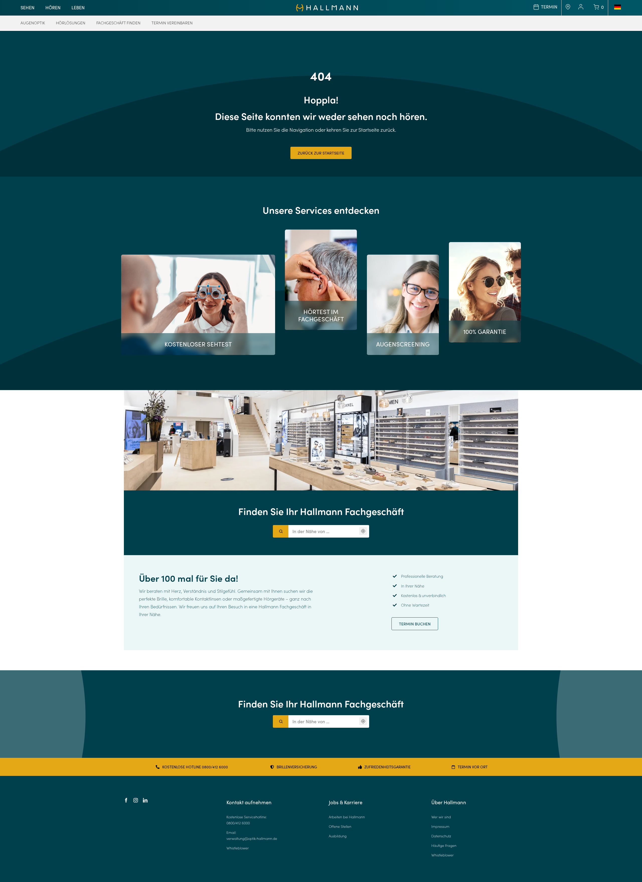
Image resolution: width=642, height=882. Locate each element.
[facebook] (126, 800)
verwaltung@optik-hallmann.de (251, 838)
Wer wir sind (441, 817)
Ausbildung (338, 836)
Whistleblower (237, 848)
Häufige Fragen (443, 845)
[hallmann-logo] (327, 6)
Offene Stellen (340, 826)
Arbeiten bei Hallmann (347, 817)
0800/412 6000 (238, 823)
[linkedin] (145, 800)
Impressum (440, 826)
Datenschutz (441, 836)
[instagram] (135, 800)
